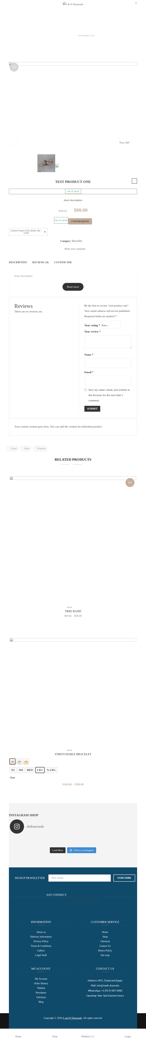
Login (128, 1036)
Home (57, 35)
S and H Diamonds (72, 1018)
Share (26, 448)
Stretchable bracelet (73, 754)
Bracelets (69, 35)
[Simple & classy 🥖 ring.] (120, 838)
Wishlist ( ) (87, 1036)
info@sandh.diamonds (108, 985)
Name (88, 354)
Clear (12, 777)
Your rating (92, 325)
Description (18, 262)
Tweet (13, 448)
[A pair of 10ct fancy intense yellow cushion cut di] (120, 843)
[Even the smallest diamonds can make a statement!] (89, 838)
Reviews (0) (40, 262)
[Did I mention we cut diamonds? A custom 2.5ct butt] (26, 843)
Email (88, 372)
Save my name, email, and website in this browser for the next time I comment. (109, 395)
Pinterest (41, 448)
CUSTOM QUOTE (80, 221)
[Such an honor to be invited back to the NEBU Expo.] (26, 838)
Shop (54, 1036)
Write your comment (74, 249)
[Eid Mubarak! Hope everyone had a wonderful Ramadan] (57, 838)
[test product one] (46, 163)
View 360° (124, 142)
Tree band (73, 611)
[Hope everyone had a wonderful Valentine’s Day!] (89, 843)
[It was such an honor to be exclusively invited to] (57, 843)
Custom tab (62, 262)
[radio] (12, 761)
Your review (92, 331)
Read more (73, 286)
